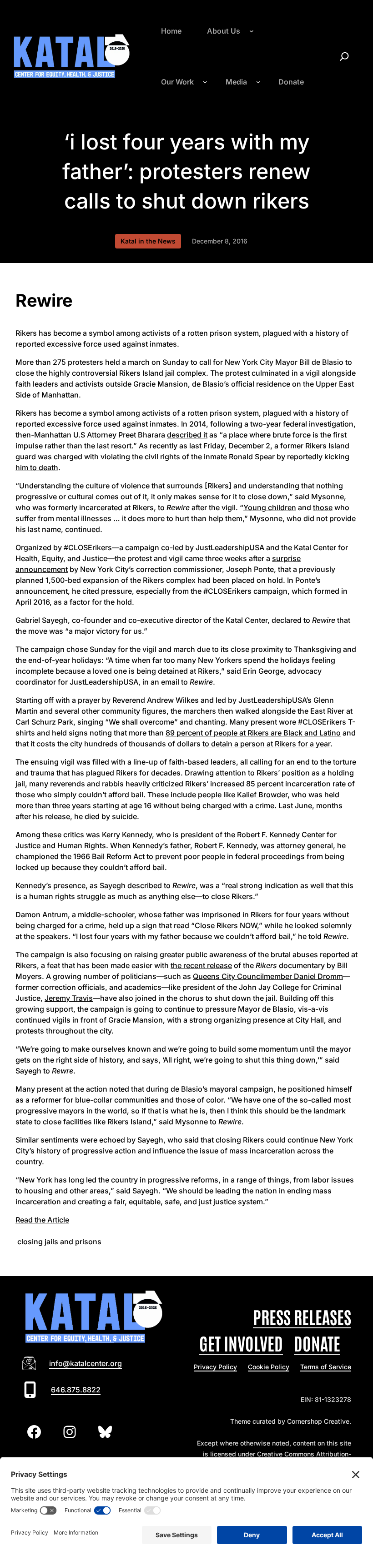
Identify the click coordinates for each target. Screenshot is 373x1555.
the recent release (201, 965)
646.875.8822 (76, 1389)
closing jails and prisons (59, 1241)
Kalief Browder (262, 794)
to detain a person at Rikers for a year (266, 743)
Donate (317, 1342)
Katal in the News (148, 241)
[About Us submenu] (251, 31)
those (323, 507)
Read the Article (42, 1219)
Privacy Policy (215, 1367)
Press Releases (302, 1316)
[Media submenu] (258, 81)
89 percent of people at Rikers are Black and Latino (253, 732)
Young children (269, 507)
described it (187, 434)
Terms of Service (325, 1367)
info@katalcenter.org (85, 1363)
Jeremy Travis (69, 998)
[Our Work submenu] (205, 81)
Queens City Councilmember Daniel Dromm (268, 976)
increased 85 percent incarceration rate (278, 783)
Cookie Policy (268, 1367)
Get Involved (241, 1342)
